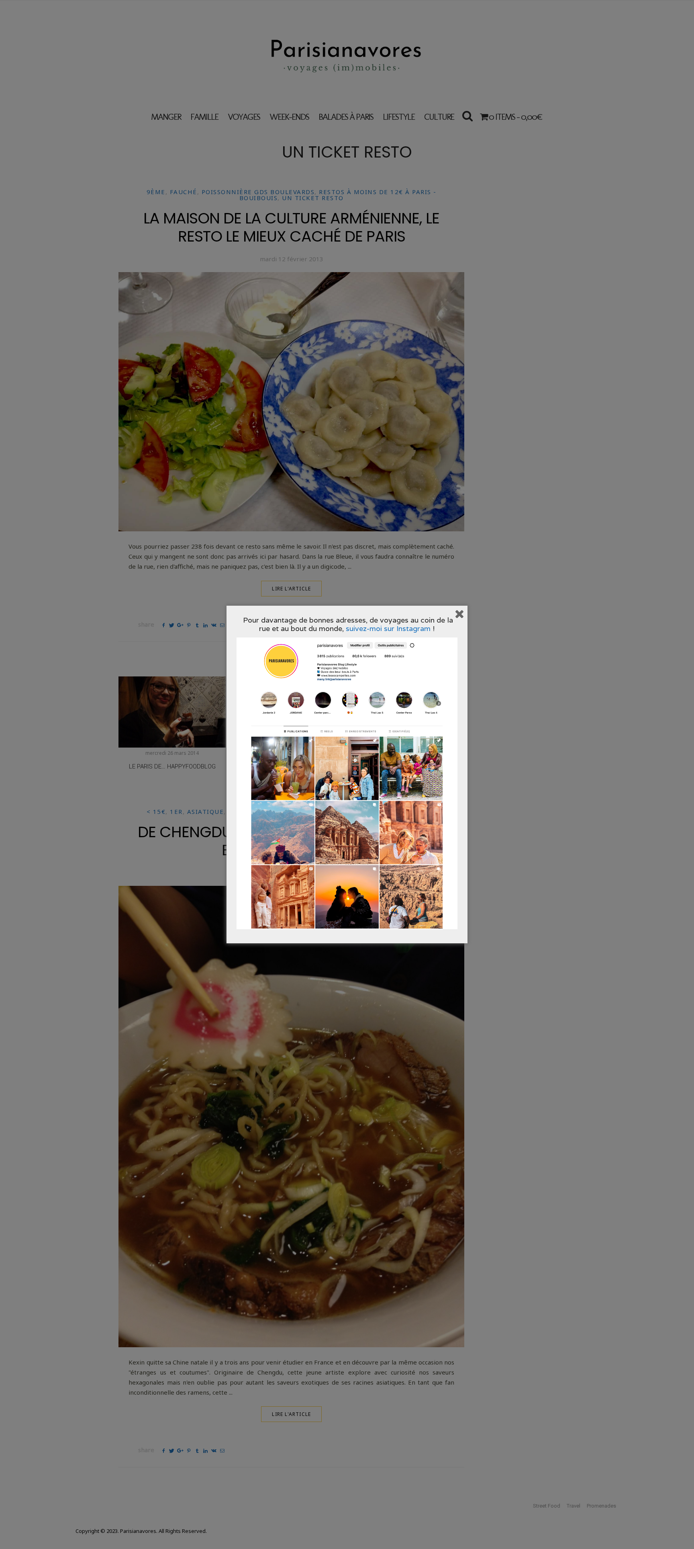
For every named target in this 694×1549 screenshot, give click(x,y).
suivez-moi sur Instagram (388, 628)
